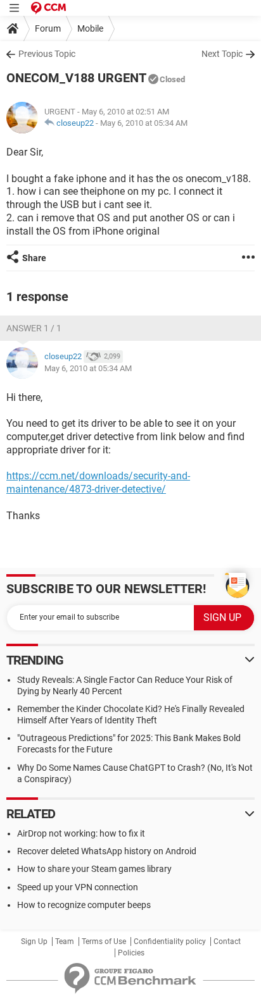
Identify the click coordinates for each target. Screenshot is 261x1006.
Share (34, 258)
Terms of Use (104, 941)
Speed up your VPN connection (77, 887)
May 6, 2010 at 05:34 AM (144, 123)
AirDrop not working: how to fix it (81, 833)
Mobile (90, 28)
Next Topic (222, 54)
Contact (227, 941)
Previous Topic (46, 54)
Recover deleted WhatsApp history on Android (106, 851)
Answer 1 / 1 (33, 328)
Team (64, 941)
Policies (131, 952)
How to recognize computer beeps (84, 905)
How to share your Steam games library (94, 869)
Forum (48, 28)
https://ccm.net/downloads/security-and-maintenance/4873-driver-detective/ (98, 482)
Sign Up (34, 941)
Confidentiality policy (170, 941)
